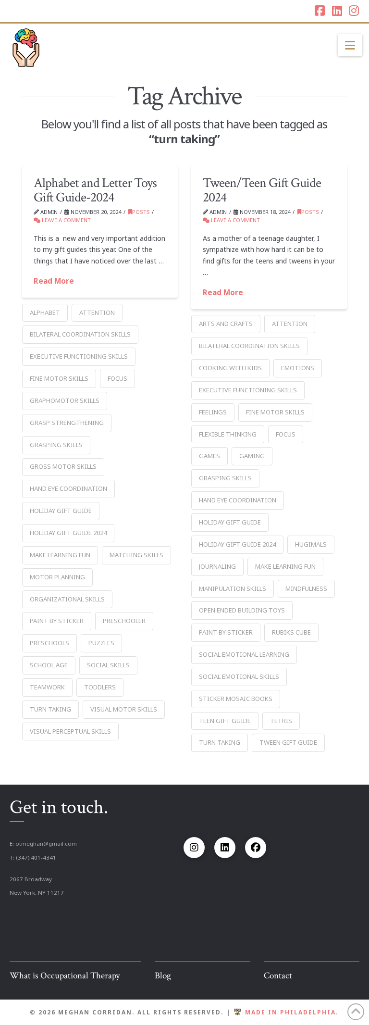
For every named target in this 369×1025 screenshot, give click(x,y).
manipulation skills (232, 588)
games (209, 455)
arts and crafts (226, 323)
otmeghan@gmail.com (46, 843)
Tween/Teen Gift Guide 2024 (262, 190)
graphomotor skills (64, 400)
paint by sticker (57, 620)
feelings (213, 412)
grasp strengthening (67, 422)
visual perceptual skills (70, 731)
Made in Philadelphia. (292, 1012)
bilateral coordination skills (80, 334)
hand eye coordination (68, 488)
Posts (141, 211)
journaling (217, 566)
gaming (252, 455)
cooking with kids (230, 367)
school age (49, 665)
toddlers (100, 687)
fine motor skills (59, 378)
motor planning (57, 577)
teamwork (47, 687)
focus (117, 378)
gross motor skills (63, 466)
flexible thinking (228, 434)
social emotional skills (239, 676)
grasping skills (56, 444)
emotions (297, 367)
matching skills (136, 554)
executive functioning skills (79, 356)
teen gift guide (225, 720)
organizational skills (67, 599)
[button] (350, 45)
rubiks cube (291, 632)
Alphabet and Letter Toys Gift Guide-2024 (95, 190)
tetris (281, 720)
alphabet (45, 312)
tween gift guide (288, 742)
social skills (108, 665)
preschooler (124, 620)
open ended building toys (242, 610)
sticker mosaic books (235, 698)
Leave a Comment (65, 220)
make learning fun (60, 554)
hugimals (311, 544)
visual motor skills (123, 709)
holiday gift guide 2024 (68, 532)
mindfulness (306, 588)
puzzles (101, 642)
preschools (49, 642)
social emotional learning (244, 654)
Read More (54, 281)
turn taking (50, 709)
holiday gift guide (61, 510)
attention (97, 312)
